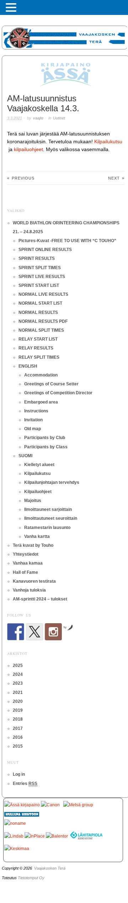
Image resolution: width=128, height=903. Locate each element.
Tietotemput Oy (31, 878)
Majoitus (32, 500)
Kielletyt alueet (39, 464)
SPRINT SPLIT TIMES (39, 267)
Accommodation (41, 375)
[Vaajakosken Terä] (64, 36)
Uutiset (59, 118)
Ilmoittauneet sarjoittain (48, 509)
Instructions (36, 410)
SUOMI (25, 455)
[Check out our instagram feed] (53, 631)
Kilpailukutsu (108, 141)
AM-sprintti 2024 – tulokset (40, 599)
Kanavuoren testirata (34, 581)
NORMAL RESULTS (38, 312)
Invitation (33, 419)
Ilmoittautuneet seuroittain (50, 518)
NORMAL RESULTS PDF (43, 321)
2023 (18, 683)
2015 (18, 746)
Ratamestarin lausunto (47, 527)
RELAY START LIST (38, 339)
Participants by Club (44, 437)
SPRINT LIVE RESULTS (41, 276)
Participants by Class (46, 446)
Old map (32, 428)
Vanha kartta (37, 536)
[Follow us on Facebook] (15, 631)
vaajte (38, 118)
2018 (18, 719)
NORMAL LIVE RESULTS (43, 294)
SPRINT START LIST (38, 285)
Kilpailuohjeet (38, 491)
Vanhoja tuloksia (29, 590)
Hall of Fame (25, 572)
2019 (18, 710)
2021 (18, 692)
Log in (19, 774)
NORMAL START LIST (40, 303)
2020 (18, 701)
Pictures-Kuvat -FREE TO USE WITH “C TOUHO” (67, 240)
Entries (25, 783)
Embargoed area (41, 402)
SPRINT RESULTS (36, 258)
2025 (18, 665)
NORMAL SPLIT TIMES (41, 330)
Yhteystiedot (25, 554)
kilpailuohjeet (28, 149)
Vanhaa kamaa (28, 563)
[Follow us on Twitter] (34, 631)
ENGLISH (27, 366)
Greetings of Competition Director (58, 392)
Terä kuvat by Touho (33, 545)
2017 (18, 728)
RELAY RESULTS (35, 348)
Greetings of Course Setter (51, 383)
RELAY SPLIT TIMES (38, 357)
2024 (18, 674)
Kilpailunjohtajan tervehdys (51, 482)
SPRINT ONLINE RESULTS (45, 249)
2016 (18, 737)
